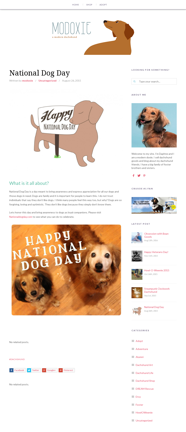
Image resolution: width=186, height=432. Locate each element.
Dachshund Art (144, 364)
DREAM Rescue (145, 388)
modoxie (27, 80)
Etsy (138, 396)
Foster (139, 404)
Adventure (142, 348)
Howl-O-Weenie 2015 (156, 270)
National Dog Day (154, 307)
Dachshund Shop (145, 380)
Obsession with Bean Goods (156, 235)
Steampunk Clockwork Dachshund (157, 290)
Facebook (19, 370)
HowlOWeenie (144, 412)
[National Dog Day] (66, 91)
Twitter (35, 370)
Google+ (51, 370)
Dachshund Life (144, 372)
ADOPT (103, 4)
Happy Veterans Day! (156, 251)
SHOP (89, 4)
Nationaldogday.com (20, 216)
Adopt (139, 340)
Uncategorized (47, 80)
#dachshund (17, 359)
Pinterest (68, 370)
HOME (75, 4)
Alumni (139, 356)
